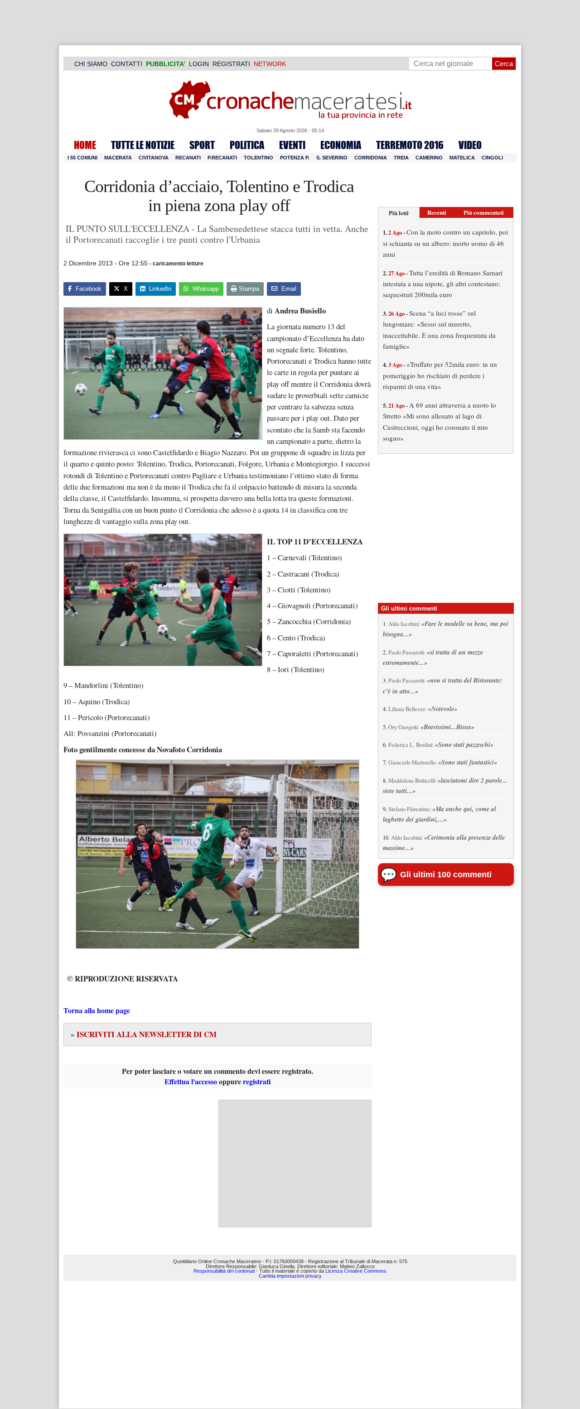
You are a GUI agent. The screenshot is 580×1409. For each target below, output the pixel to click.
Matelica (462, 157)
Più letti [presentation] (399, 212)
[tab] (399, 212)
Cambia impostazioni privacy (290, 1276)
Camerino (429, 157)
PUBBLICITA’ (165, 63)
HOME (85, 145)
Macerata (118, 157)
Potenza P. (294, 157)
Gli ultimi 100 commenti (446, 874)
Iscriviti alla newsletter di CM (144, 1034)
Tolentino (258, 157)
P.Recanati (222, 157)
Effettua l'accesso (190, 1081)
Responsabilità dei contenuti (224, 1271)
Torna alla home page (96, 1010)
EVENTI (292, 145)
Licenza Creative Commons (356, 1271)
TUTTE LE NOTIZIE (142, 145)
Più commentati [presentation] (484, 212)
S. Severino (332, 157)
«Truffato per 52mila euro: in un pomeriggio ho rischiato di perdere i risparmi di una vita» (440, 375)
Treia (401, 157)
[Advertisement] (295, 1163)
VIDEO (470, 145)
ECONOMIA (340, 145)
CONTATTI (126, 63)
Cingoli (492, 157)
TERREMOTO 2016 (410, 145)
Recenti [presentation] (436, 212)
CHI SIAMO (90, 63)
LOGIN (199, 63)
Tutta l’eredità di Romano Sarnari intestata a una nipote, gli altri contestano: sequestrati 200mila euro (443, 283)
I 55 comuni (82, 157)
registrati (257, 1081)
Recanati (188, 157)
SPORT (202, 145)
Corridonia (370, 157)
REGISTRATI (231, 63)
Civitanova (154, 157)
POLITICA (247, 145)
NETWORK (270, 63)
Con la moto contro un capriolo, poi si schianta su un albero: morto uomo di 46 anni (445, 243)
